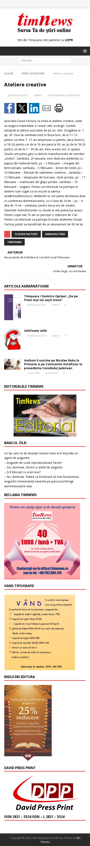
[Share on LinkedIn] (35, 111)
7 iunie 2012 (33, 372)
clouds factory (26, 234)
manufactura (55, 234)
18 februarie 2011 (36, 335)
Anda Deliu (52, 372)
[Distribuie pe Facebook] (10, 111)
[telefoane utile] (12, 339)
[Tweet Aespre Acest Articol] (23, 111)
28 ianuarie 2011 (17, 95)
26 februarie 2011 (36, 304)
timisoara (14, 242)
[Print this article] (59, 111)
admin (38, 95)
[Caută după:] (45, 60)
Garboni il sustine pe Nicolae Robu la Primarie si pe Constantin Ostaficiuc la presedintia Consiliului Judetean (53, 364)
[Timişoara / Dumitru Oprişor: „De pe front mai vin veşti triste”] (12, 307)
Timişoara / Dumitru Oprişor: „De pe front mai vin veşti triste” (51, 298)
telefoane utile (35, 331)
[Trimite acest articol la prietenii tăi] (47, 111)
